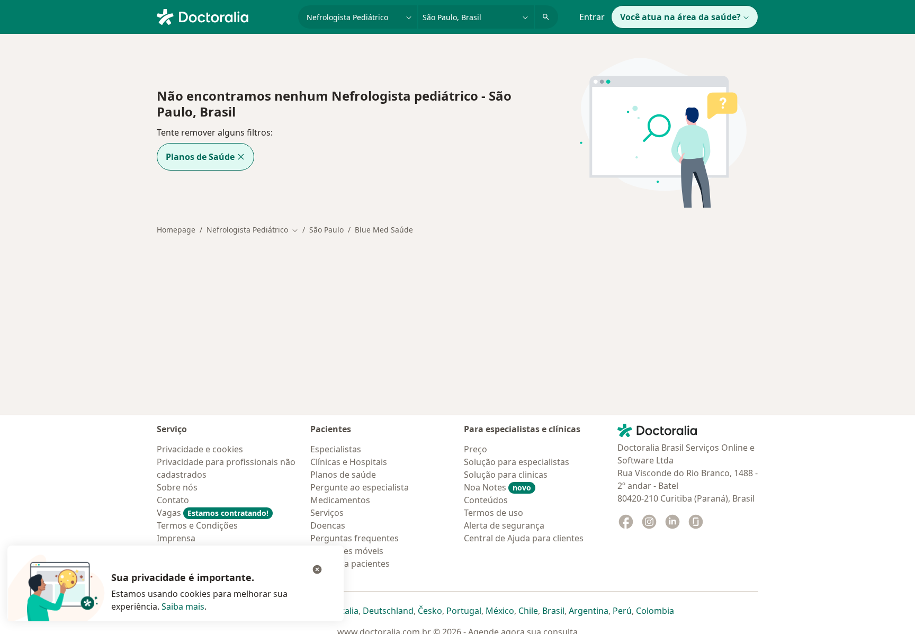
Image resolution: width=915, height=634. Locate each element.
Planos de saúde (343, 474)
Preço (475, 449)
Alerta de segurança (504, 525)
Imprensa (176, 538)
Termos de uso (493, 513)
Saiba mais (183, 606)
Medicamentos (340, 500)
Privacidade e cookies (200, 449)
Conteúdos (486, 500)
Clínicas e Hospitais (348, 462)
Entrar (592, 17)
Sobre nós (177, 487)
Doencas (327, 525)
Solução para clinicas (506, 474)
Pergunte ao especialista (359, 487)
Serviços (327, 513)
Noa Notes (497, 487)
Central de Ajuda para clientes (524, 538)
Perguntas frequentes (354, 538)
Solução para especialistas (516, 462)
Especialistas (335, 449)
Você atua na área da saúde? (680, 17)
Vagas (212, 513)
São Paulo (326, 230)
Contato (173, 500)
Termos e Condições (197, 525)
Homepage (176, 230)
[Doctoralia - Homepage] (223, 16)
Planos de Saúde (200, 157)
